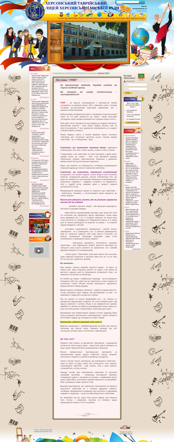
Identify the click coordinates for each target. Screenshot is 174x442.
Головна (55, 73)
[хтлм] (55, 26)
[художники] (55, 34)
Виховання (62, 73)
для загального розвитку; (132, 111)
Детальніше (44, 97)
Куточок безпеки (91, 73)
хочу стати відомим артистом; (133, 115)
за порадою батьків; (133, 119)
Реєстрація (128, 75)
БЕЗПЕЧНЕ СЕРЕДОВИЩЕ (76, 73)
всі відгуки (136, 249)
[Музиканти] (55, 49)
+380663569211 (141, 11)
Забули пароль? (129, 78)
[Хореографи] (55, 42)
